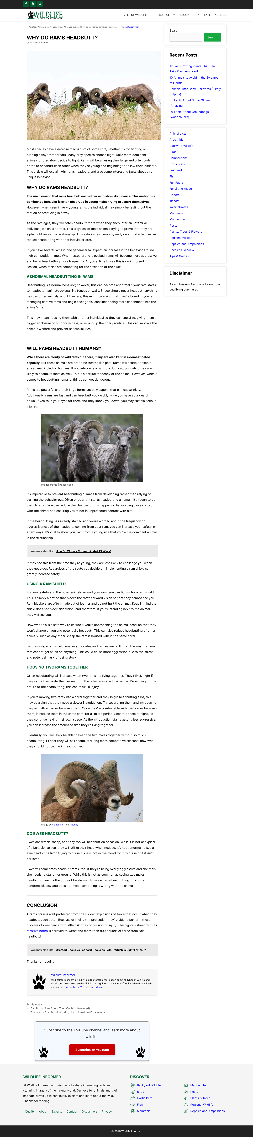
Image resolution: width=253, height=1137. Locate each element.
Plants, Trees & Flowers (186, 231)
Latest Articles (215, 15)
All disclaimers (133, 27)
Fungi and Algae (181, 188)
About (43, 1111)
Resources (163, 15)
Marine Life (177, 219)
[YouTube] (33, 4)
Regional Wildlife (181, 237)
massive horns (37, 931)
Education (187, 15)
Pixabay (74, 824)
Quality (30, 1111)
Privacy (107, 1111)
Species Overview (182, 250)
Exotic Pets (177, 164)
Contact (71, 1111)
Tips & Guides (179, 256)
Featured (176, 170)
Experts (57, 1111)
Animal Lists (178, 133)
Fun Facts (176, 182)
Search (174, 30)
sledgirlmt (57, 824)
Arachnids (176, 139)
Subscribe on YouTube (92, 1050)
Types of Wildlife (134, 15)
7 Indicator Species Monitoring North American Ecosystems (68, 1012)
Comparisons (179, 158)
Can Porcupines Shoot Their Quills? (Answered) (60, 1008)
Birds (173, 152)
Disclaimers (89, 1111)
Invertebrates (179, 207)
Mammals (36, 1004)
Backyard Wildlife (181, 145)
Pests (173, 225)
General (175, 195)
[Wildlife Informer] (45, 15)
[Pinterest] (40, 4)
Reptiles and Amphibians (187, 244)
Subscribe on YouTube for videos (83, 987)
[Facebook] (26, 4)
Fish (172, 176)
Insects (174, 201)
